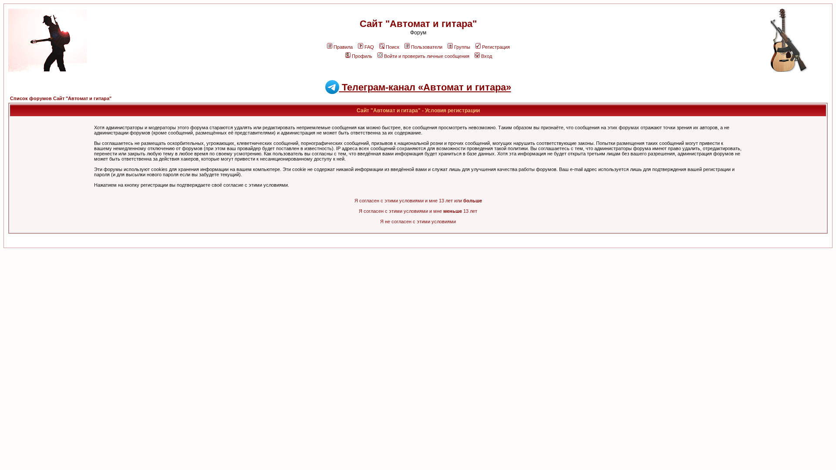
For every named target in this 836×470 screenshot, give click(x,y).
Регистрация (496, 47)
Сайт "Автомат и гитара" (418, 23)
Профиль (362, 56)
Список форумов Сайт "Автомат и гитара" (60, 98)
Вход (486, 56)
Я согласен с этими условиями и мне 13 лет (418, 211)
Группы (462, 47)
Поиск (392, 47)
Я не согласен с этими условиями (418, 221)
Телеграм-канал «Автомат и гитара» (425, 87)
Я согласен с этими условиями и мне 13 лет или (418, 200)
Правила (343, 47)
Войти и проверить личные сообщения (426, 56)
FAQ (369, 47)
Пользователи (426, 47)
